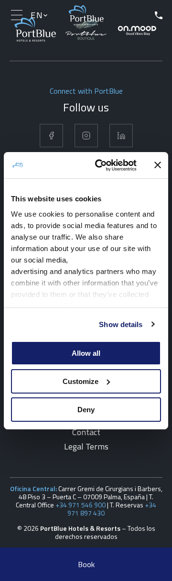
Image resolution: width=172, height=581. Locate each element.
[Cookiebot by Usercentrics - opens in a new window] (101, 165)
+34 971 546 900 (80, 505)
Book (86, 564)
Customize (80, 381)
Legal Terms (86, 446)
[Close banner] (157, 165)
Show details (120, 324)
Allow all (86, 353)
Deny (86, 409)
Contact (86, 432)
